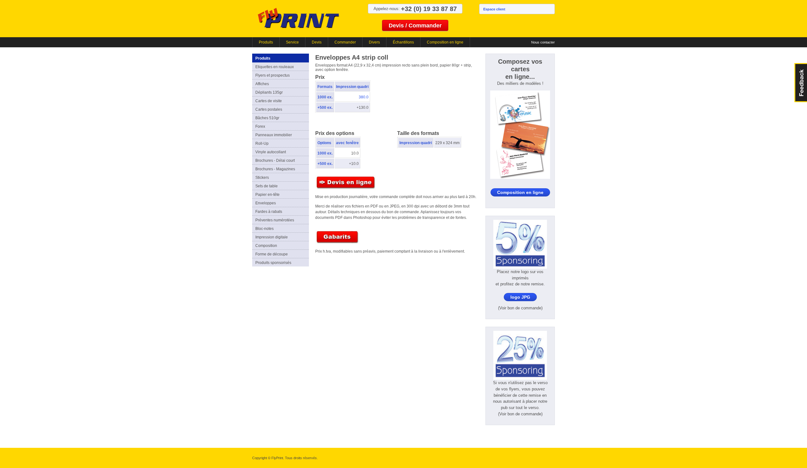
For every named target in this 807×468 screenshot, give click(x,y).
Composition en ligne (445, 42)
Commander (345, 42)
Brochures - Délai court (275, 160)
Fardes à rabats (268, 211)
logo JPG (520, 297)
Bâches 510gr (267, 118)
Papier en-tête (267, 194)
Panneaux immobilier (273, 135)
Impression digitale (271, 237)
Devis (317, 42)
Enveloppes (265, 203)
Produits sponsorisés (273, 262)
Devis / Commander (415, 25)
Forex (260, 126)
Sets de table (266, 186)
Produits (266, 42)
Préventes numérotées (274, 220)
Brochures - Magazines (275, 169)
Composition (266, 245)
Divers (374, 42)
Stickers (262, 177)
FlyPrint (298, 17)
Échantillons (403, 42)
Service (292, 42)
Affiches (262, 84)
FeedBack (800, 82)
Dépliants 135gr (269, 92)
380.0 (364, 97)
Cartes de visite (268, 101)
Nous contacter (543, 42)
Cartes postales (268, 109)
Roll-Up (262, 143)
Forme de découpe (271, 254)
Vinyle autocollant (270, 152)
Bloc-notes (264, 228)
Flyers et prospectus (272, 75)
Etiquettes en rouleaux (274, 67)
